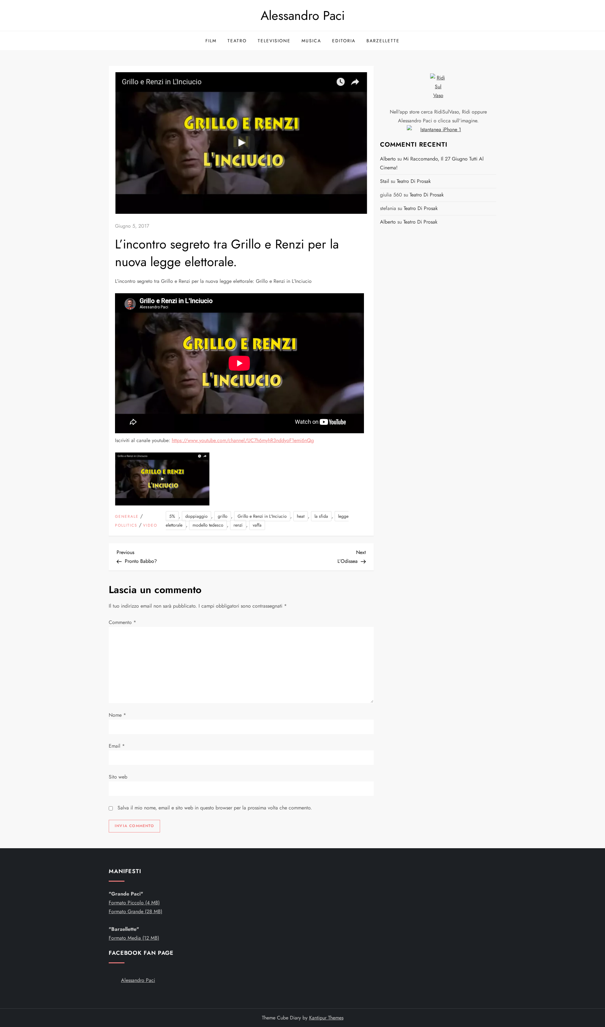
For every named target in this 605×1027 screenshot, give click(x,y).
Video (150, 525)
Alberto (388, 158)
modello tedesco (208, 525)
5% (172, 516)
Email (117, 746)
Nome (117, 715)
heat (300, 516)
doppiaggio (196, 516)
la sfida (321, 516)
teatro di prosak (414, 181)
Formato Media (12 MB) (134, 938)
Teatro (237, 41)
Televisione (274, 41)
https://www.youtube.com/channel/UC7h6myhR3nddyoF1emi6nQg (243, 440)
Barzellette (383, 41)
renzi (238, 525)
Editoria (343, 41)
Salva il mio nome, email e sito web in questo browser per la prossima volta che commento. (215, 807)
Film (210, 41)
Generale (127, 516)
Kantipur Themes (326, 1017)
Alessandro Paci (303, 15)
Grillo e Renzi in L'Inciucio (262, 516)
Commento (122, 622)
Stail (384, 181)
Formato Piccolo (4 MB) (134, 902)
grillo (223, 516)
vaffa (257, 525)
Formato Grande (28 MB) (135, 911)
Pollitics (126, 525)
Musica (311, 41)
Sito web (118, 776)
